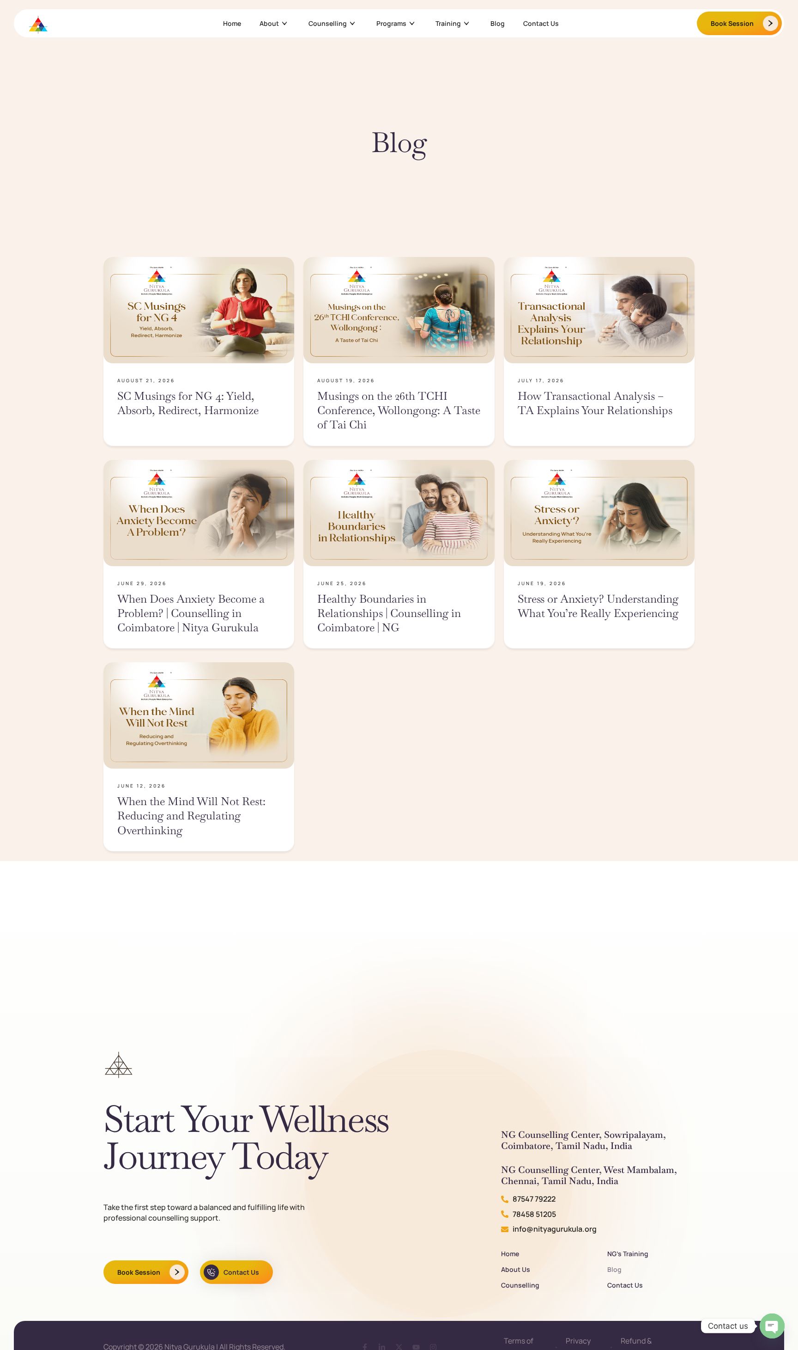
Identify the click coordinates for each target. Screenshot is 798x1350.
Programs (391, 23)
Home (232, 23)
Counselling (327, 23)
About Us (515, 1269)
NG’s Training (627, 1253)
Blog (497, 23)
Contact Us (541, 23)
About (269, 23)
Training (448, 23)
